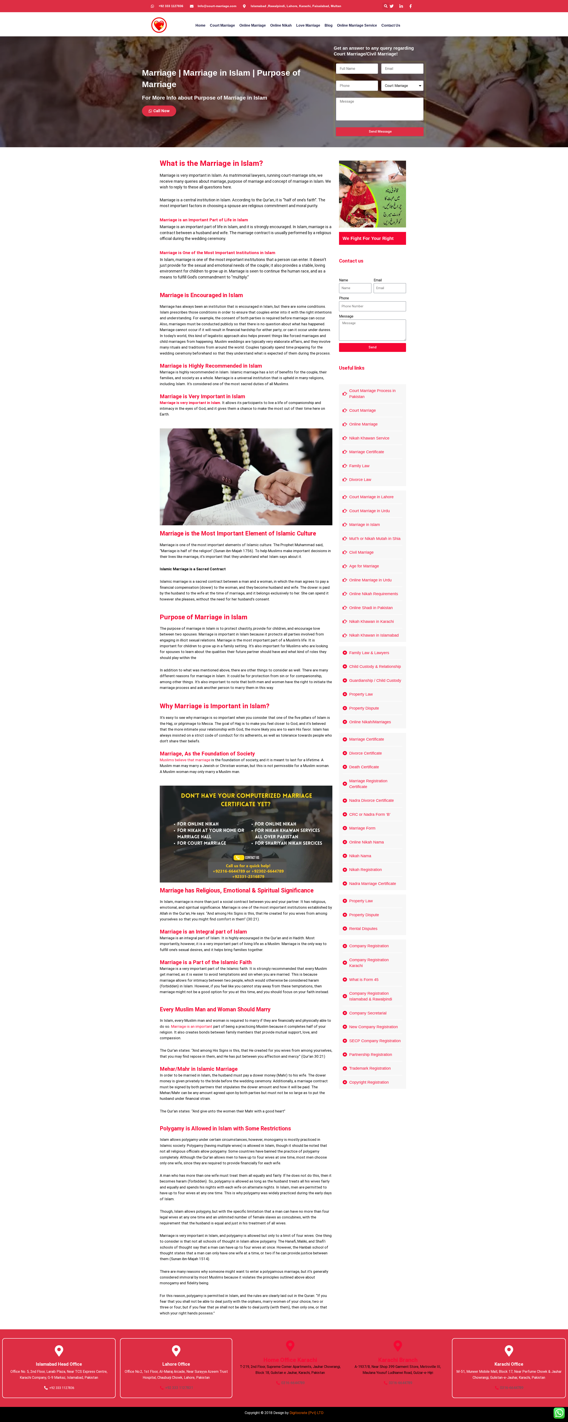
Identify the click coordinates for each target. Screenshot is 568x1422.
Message (346, 316)
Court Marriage (222, 25)
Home (200, 25)
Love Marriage (308, 25)
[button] (385, 6)
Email (378, 280)
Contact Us (390, 25)
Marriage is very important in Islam (190, 402)
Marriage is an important (191, 1026)
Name (343, 280)
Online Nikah (281, 25)
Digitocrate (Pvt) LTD (306, 1413)
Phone (344, 298)
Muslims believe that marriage (185, 760)
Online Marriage (252, 25)
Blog (329, 25)
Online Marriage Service (357, 25)
